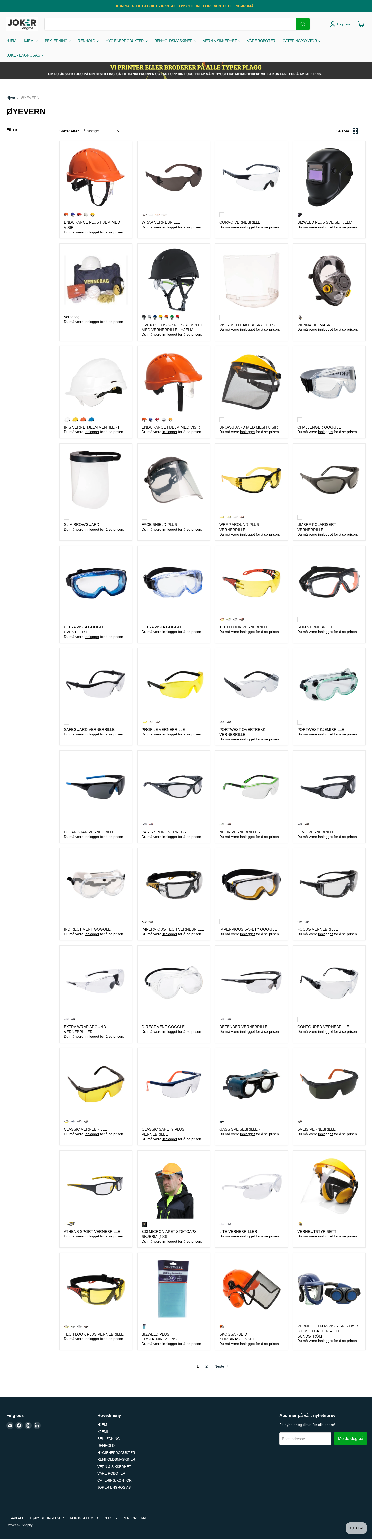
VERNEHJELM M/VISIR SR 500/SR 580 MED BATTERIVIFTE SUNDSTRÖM (327, 1331)
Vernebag (71, 317)
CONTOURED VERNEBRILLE (323, 1027)
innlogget (92, 232)
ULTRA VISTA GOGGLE (162, 627)
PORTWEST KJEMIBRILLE (320, 729)
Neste (219, 1366)
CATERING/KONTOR (300, 41)
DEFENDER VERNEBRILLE (243, 1027)
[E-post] (9, 1425)
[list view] (362, 131)
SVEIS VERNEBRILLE (316, 1129)
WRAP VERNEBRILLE (161, 222)
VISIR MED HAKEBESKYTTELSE (248, 325)
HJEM (11, 41)
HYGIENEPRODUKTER (125, 41)
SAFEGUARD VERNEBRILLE (89, 729)
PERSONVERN (134, 1518)
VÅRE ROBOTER (261, 41)
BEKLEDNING (56, 41)
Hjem (10, 98)
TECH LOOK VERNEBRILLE (243, 627)
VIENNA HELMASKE (315, 325)
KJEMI (29, 41)
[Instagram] (28, 1425)
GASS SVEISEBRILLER (239, 1129)
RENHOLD (87, 41)
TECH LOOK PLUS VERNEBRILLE (94, 1334)
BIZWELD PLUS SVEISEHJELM (324, 222)
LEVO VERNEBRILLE (316, 832)
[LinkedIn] (37, 1425)
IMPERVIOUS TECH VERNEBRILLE (173, 929)
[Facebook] (19, 1425)
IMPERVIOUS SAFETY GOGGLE (248, 929)
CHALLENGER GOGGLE (319, 427)
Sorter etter (69, 131)
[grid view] (355, 131)
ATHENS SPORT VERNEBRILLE (92, 1231)
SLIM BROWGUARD (81, 524)
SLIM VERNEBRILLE (315, 627)
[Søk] (303, 24)
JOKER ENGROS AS (23, 55)
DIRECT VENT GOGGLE (163, 1027)
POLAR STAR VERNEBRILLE (89, 832)
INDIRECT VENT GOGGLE (87, 929)
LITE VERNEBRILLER (238, 1231)
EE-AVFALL (15, 1518)
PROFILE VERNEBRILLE (163, 729)
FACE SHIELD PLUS (159, 524)
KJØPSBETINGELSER (46, 1518)
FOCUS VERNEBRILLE (317, 929)
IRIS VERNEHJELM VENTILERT (92, 427)
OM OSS (110, 1518)
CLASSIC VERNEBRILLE (85, 1129)
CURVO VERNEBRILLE (239, 222)
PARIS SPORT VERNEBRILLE (168, 832)
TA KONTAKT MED (83, 1518)
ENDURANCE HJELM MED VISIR (171, 427)
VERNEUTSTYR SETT (316, 1231)
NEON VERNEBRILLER (239, 832)
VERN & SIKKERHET (220, 41)
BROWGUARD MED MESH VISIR (248, 427)
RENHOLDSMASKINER (173, 41)
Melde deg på (350, 1438)
